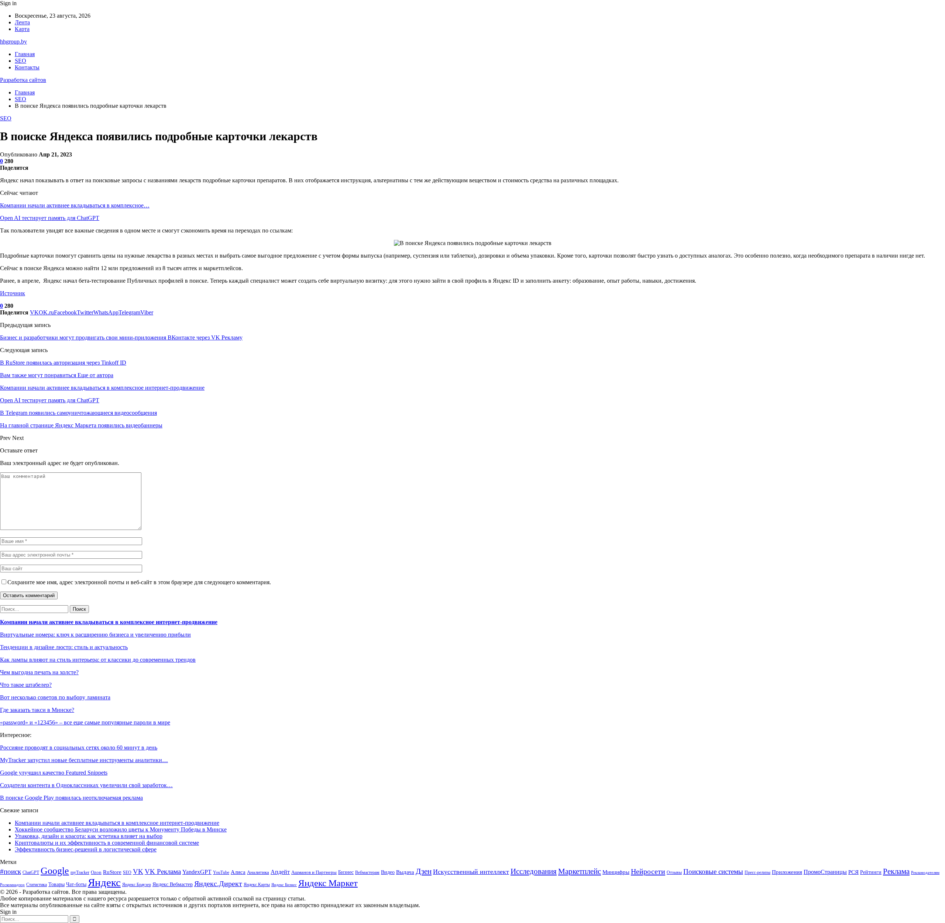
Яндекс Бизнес (284, 885)
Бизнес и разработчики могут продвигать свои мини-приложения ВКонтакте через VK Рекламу (121, 337)
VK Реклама (163, 871)
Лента (22, 22)
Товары (56, 884)
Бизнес (346, 872)
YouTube (221, 872)
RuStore (112, 872)
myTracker (80, 872)
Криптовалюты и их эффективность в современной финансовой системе (107, 843)
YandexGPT (197, 872)
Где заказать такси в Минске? (37, 710)
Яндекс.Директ (218, 883)
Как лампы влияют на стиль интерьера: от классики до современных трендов (98, 660)
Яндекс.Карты (257, 884)
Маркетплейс (579, 871)
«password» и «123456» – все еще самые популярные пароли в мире (85, 722)
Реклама (896, 871)
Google (55, 870)
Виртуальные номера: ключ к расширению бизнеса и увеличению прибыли (95, 634)
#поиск (10, 871)
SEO (20, 61)
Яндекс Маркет (328, 883)
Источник (12, 293)
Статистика (36, 884)
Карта (22, 29)
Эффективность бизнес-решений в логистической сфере (86, 849)
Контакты (27, 67)
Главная (25, 54)
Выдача (405, 872)
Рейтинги (871, 872)
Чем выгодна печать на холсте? (39, 672)
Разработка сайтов (23, 80)
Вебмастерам (367, 872)
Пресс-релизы (757, 872)
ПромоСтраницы (825, 872)
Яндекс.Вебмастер (172, 884)
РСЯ (853, 872)
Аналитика (258, 872)
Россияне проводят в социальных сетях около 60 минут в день (78, 747)
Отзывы (674, 872)
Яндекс (104, 882)
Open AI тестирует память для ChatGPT (49, 218)
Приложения (787, 872)
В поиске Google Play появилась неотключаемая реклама (71, 798)
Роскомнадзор (12, 885)
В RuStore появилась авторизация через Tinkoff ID (63, 362)
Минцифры (615, 872)
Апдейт (280, 871)
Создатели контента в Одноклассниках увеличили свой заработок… (86, 785)
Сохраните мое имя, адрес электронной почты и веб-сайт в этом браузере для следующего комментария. (139, 582)
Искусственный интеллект (471, 871)
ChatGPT (31, 872)
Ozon (96, 872)
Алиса (238, 872)
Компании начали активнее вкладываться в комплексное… (75, 205)
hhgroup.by (13, 41)
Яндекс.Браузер (136, 884)
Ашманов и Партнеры (314, 872)
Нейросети (648, 871)
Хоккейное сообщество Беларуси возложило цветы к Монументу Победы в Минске (121, 829)
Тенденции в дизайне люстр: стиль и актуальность (64, 647)
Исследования (534, 871)
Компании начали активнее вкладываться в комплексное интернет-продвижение (108, 622)
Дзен (424, 871)
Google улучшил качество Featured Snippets (53, 772)
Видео (388, 872)
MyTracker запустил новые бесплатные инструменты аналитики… (84, 760)
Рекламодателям (925, 873)
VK (138, 871)
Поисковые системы (713, 871)
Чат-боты (76, 884)
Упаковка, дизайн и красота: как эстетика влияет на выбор (88, 836)
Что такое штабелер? (26, 685)
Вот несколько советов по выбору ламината (55, 697)
